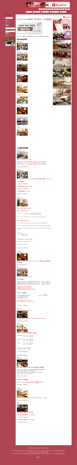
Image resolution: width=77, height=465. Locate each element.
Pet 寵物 (43, 1)
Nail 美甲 (55, 1)
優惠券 (27, 166)
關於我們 (61, 9)
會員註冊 (11, 35)
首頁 (40, 9)
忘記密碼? (7, 35)
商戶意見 (56, 9)
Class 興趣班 (49, 1)
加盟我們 (67, 9)
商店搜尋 (45, 9)
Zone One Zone (15, 7)
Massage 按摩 (61, 1)
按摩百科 (50, 9)
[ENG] (68, 1)
